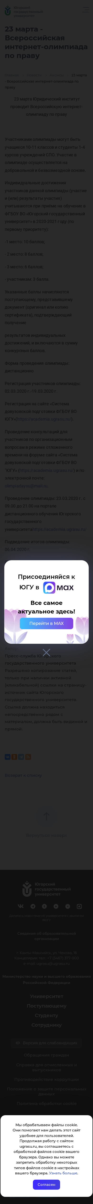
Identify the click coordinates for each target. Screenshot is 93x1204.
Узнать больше (63, 1173)
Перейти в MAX (46, 623)
